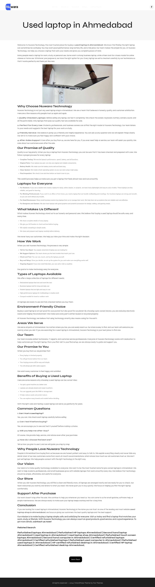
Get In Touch (96, 7)
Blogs (84, 7)
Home (54, 7)
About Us (64, 7)
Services (75, 7)
